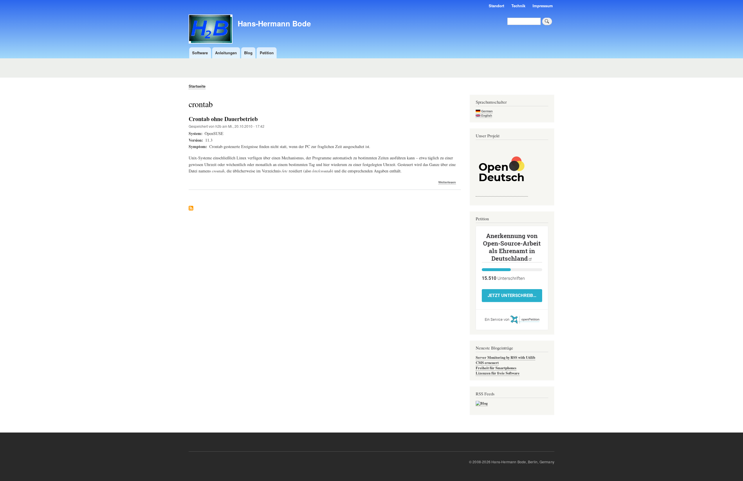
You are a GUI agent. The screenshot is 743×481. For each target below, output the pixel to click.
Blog (248, 52)
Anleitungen (226, 52)
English (486, 115)
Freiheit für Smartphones (496, 367)
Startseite (197, 86)
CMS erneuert (487, 362)
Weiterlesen (447, 182)
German (486, 111)
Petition (267, 52)
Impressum (543, 5)
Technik (518, 5)
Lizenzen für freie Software (498, 373)
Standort (496, 5)
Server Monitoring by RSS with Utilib (505, 357)
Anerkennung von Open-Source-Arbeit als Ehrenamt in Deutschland (512, 247)
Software (200, 52)
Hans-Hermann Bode (274, 23)
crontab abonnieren (191, 208)
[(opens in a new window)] (502, 194)
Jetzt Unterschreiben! (514, 295)
